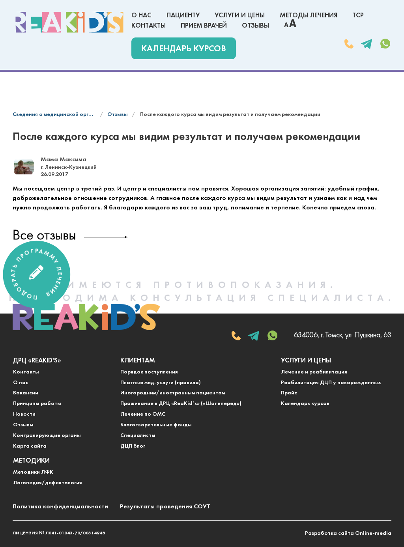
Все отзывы (44, 236)
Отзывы (255, 25)
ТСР (358, 15)
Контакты (148, 25)
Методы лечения (308, 15)
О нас (141, 15)
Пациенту (183, 15)
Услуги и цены (240, 15)
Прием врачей (204, 25)
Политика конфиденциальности (60, 507)
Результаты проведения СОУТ (165, 507)
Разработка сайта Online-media (348, 533)
